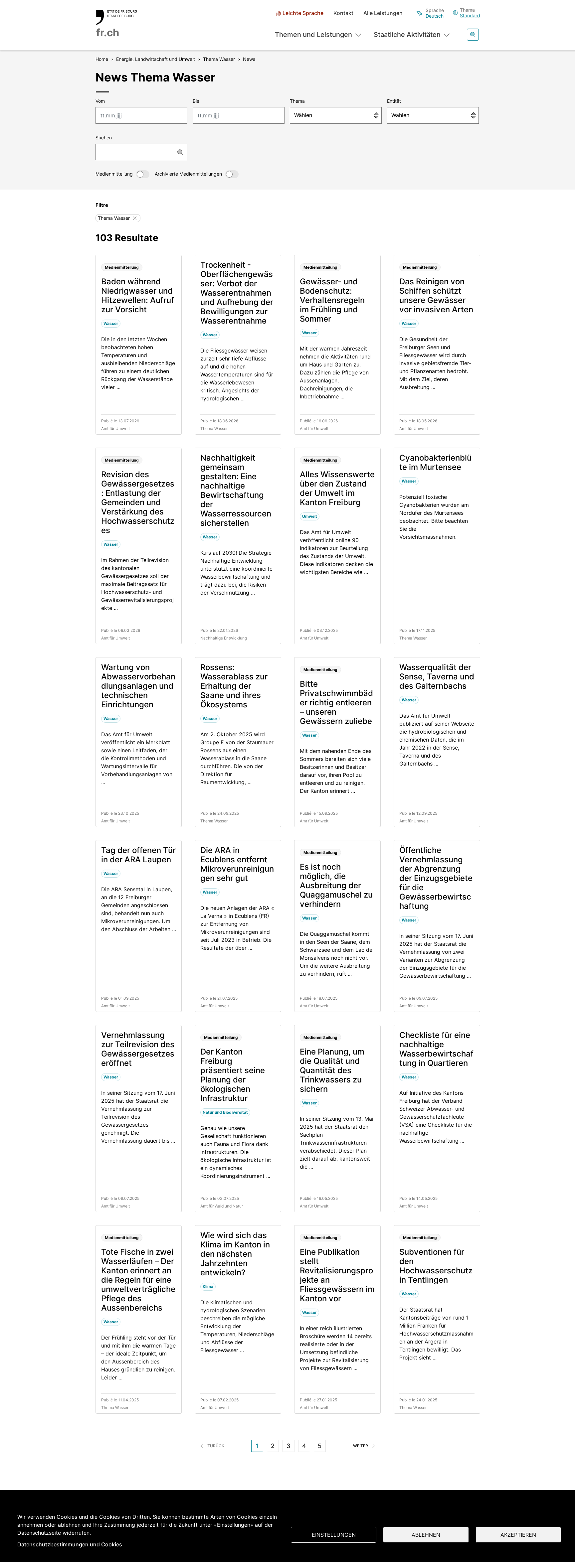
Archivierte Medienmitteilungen (188, 174)
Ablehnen (426, 1534)
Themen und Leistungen (313, 35)
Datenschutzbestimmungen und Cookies (69, 1544)
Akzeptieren (518, 1534)
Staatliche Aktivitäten (407, 35)
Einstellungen (334, 1534)
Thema (297, 101)
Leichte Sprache (303, 13)
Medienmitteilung (114, 174)
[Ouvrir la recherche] (473, 35)
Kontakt (343, 13)
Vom (100, 101)
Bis (196, 101)
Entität (394, 101)
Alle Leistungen (383, 13)
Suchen (104, 137)
